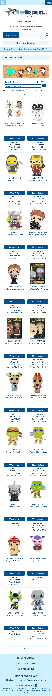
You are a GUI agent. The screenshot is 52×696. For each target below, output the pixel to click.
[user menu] (42, 2)
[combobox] (17, 90)
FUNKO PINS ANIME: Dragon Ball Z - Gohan (14, 560)
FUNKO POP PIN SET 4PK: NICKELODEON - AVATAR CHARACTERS (14, 124)
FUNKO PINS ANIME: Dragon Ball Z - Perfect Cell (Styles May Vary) (15, 614)
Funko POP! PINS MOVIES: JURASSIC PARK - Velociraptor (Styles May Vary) (15, 342)
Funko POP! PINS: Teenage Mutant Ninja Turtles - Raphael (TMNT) (14, 451)
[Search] (46, 35)
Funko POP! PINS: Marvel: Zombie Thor (15, 233)
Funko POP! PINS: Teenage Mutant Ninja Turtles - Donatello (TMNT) (38, 451)
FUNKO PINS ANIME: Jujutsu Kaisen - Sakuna (15, 288)
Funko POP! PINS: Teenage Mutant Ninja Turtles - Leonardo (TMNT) (38, 505)
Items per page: (37, 90)
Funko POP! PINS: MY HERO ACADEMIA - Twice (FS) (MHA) (38, 288)
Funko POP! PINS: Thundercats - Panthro (38, 614)
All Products (12, 35)
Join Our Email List (27, 43)
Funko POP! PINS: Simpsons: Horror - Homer (14, 179)
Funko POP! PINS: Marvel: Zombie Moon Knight (38, 124)
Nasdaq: (27, 29)
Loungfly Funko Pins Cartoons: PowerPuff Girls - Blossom (38, 396)
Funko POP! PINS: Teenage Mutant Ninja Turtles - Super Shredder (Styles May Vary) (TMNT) (14, 505)
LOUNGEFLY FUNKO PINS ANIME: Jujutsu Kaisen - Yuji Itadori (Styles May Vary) (38, 233)
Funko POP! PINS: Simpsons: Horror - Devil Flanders (38, 179)
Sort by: (5, 90)
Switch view (43, 82)
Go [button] (44, 86)
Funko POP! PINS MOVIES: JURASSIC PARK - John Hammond (38, 342)
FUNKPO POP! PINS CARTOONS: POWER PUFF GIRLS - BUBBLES (15, 396)
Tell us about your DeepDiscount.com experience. (27, 680)
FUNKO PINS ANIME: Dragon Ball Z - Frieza (38, 560)
